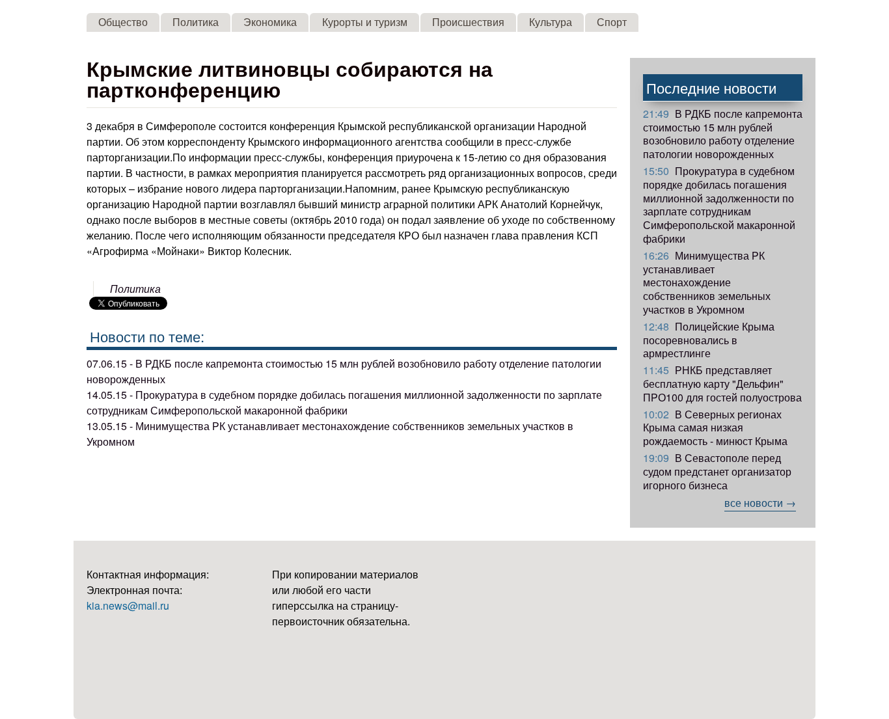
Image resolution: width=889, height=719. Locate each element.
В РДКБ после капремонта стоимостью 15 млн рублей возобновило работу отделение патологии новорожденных (722, 133)
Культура (550, 21)
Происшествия (468, 21)
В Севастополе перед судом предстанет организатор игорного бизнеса (717, 471)
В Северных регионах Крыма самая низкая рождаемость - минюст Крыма (715, 428)
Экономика (270, 21)
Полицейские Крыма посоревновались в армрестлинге (708, 340)
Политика (195, 21)
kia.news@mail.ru (128, 605)
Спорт (612, 21)
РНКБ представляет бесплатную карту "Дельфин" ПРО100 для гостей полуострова (722, 383)
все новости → (760, 502)
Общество (123, 21)
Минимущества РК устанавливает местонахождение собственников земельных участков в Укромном (707, 282)
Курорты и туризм (364, 21)
